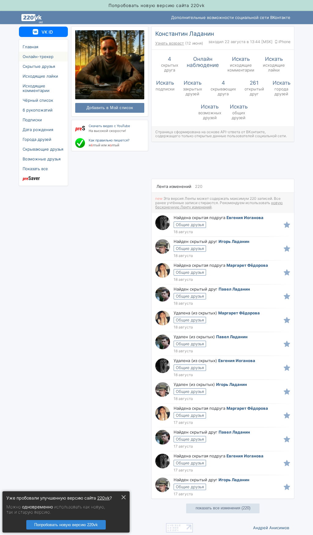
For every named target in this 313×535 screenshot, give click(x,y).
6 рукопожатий (38, 110)
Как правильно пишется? (109, 140)
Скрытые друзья (39, 66)
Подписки (32, 119)
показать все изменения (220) (223, 508)
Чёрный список (38, 100)
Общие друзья (190, 224)
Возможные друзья (42, 158)
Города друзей (37, 139)
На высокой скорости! (107, 131)
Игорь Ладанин (234, 241)
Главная (30, 46)
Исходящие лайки (40, 76)
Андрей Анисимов (271, 527)
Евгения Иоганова (244, 217)
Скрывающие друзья (43, 149)
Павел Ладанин (234, 289)
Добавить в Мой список (110, 108)
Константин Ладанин (184, 33)
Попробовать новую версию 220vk (66, 524)
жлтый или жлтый (104, 145)
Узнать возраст (169, 43)
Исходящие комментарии (36, 88)
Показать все (35, 168)
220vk (103, 497)
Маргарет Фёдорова (247, 265)
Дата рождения (38, 129)
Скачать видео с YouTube (109, 126)
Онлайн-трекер (38, 56)
